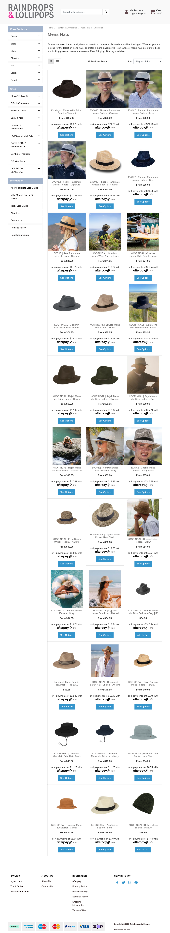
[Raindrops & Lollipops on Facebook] (117, 882)
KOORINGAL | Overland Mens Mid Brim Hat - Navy (105, 755)
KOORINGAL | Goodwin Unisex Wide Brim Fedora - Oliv (105, 256)
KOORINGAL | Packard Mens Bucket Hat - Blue (143, 755)
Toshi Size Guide (19, 205)
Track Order (16, 886)
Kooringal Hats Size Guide (24, 187)
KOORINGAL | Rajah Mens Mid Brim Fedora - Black (143, 326)
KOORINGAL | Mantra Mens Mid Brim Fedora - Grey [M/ (143, 612)
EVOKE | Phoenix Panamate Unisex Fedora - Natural (105, 183)
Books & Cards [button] (18, 110)
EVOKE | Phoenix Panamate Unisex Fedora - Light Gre (67, 183)
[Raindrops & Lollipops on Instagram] (129, 882)
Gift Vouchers (18, 161)
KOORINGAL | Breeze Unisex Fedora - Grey (66, 612)
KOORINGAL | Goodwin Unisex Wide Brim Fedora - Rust (143, 256)
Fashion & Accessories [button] (17, 127)
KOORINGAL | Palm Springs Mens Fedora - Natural (143, 683)
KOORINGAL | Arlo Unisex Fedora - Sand (105, 826)
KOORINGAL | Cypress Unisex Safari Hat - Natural (105, 612)
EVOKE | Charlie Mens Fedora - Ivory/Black (143, 469)
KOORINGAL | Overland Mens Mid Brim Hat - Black (67, 755)
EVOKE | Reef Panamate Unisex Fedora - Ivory (105, 469)
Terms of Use (79, 910)
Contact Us (16, 220)
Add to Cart (143, 635)
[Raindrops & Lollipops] (32, 11)
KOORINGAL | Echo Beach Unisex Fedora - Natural (67, 540)
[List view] (57, 61)
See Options (66, 134)
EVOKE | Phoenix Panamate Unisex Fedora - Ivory (143, 111)
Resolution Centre (20, 235)
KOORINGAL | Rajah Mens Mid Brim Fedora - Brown (67, 397)
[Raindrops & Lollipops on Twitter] (123, 882)
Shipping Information (78, 903)
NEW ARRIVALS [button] (19, 96)
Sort (129, 61)
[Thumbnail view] (51, 61)
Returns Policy (18, 227)
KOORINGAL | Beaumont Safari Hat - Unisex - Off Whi (105, 683)
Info (75, 127)
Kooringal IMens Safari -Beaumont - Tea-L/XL (66, 683)
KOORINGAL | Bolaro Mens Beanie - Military (143, 826)
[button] (135, 12)
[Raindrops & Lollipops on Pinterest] (136, 882)
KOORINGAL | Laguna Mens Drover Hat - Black (105, 536)
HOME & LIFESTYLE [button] (22, 135)
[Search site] (105, 12)
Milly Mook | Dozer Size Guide (23, 197)
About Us (15, 213)
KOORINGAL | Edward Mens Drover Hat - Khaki (105, 326)
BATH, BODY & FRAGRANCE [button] (19, 145)
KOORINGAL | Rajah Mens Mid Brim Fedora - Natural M (67, 469)
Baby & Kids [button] (17, 117)
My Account (16, 881)
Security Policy (80, 896)
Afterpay (76, 881)
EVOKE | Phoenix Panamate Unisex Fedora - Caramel (105, 111)
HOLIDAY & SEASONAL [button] (17, 170)
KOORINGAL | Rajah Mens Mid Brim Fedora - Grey (143, 397)
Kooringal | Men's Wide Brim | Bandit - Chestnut (66, 111)
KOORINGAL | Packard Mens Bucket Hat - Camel (66, 826)
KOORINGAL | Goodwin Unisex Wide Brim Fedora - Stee (66, 327)
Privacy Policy (79, 886)
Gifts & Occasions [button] (20, 103)
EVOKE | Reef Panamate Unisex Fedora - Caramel (66, 254)
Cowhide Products (20, 154)
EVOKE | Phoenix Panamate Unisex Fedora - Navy (143, 178)
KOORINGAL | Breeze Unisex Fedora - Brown (143, 540)
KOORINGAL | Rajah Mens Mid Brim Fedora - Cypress (105, 397)
